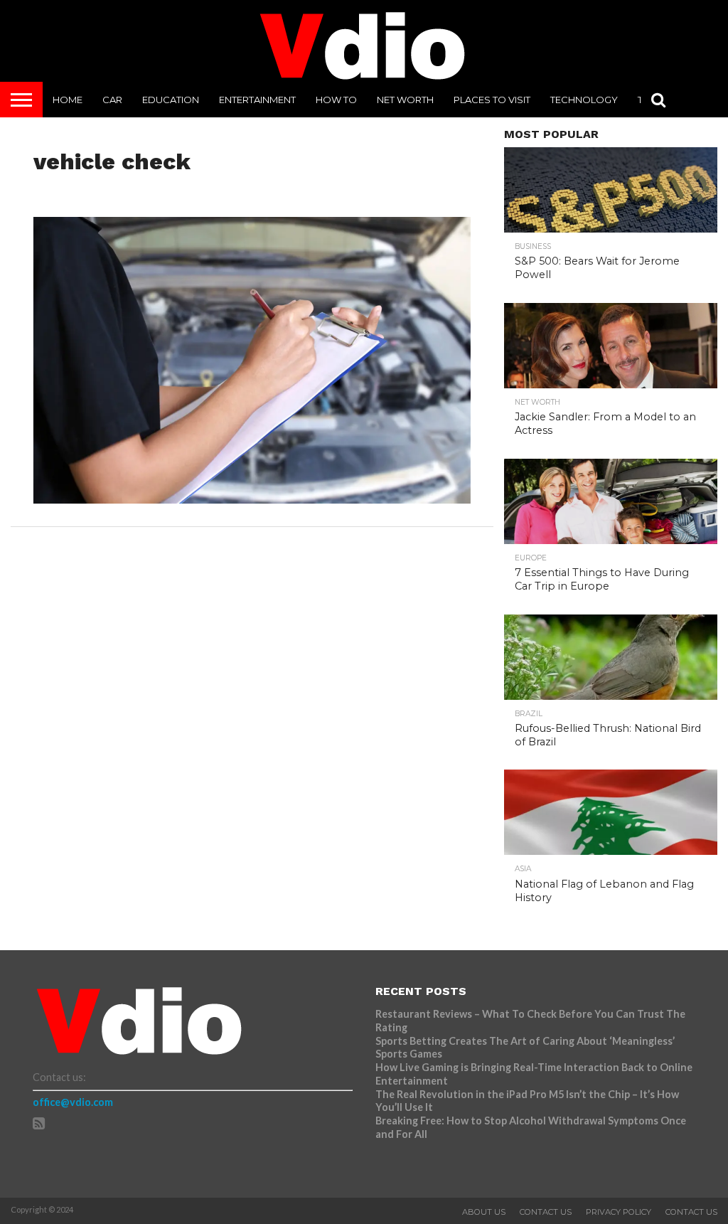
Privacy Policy (618, 1212)
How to (336, 99)
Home (67, 99)
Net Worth (405, 99)
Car (112, 99)
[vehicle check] (252, 499)
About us (483, 1212)
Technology (584, 99)
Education (170, 99)
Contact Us (546, 1212)
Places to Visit (492, 99)
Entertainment (257, 99)
